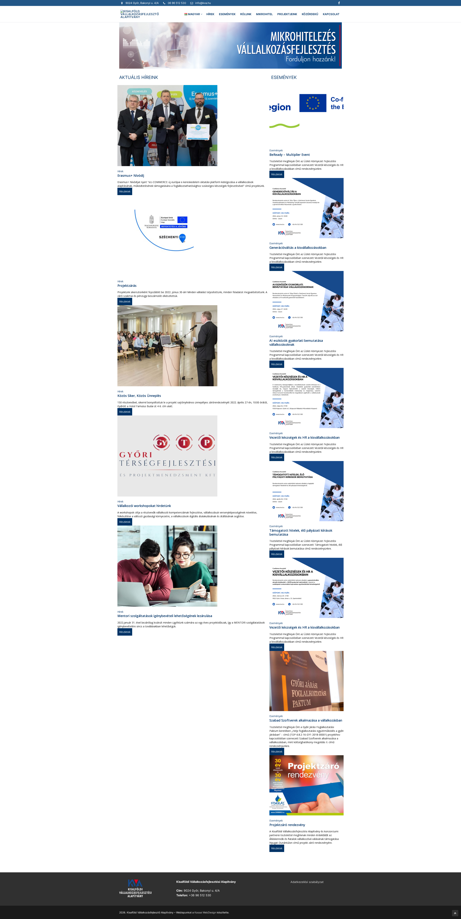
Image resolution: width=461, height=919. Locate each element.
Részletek (124, 191)
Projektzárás (126, 285)
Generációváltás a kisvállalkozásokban (297, 247)
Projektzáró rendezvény (287, 825)
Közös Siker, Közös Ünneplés (139, 395)
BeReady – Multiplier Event (289, 154)
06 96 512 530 (177, 3)
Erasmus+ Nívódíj (130, 175)
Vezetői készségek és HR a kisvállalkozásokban (304, 437)
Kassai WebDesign (205, 912)
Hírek (120, 171)
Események (276, 150)
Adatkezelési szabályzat (307, 882)
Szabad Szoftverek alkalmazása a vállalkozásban (305, 720)
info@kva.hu (203, 3)
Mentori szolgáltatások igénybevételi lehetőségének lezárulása (164, 616)
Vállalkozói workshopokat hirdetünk (144, 506)
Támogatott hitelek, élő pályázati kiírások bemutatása (300, 532)
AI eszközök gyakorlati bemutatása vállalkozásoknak (296, 342)
